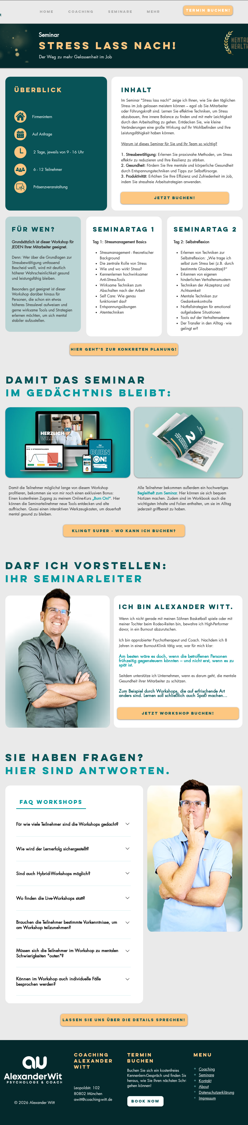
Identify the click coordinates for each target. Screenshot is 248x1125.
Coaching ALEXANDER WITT (93, 1061)
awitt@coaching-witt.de (93, 1099)
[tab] (51, 802)
